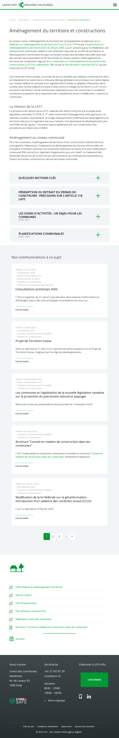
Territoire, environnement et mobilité (49, 20)
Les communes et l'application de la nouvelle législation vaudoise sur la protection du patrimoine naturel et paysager (60, 394)
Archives (20, 639)
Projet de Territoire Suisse (33, 341)
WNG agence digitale (72, 732)
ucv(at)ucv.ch (52, 676)
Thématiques (24, 20)
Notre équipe (56, 700)
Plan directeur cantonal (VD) (31, 611)
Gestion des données (84, 726)
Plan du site (28, 726)
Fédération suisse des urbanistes (33, 619)
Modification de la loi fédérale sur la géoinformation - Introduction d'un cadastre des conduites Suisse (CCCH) (53, 499)
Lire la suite (22, 309)
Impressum (66, 726)
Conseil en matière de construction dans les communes (59, 455)
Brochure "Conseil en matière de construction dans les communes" (53, 443)
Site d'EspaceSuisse (26, 603)
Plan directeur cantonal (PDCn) (81, 64)
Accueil (12, 20)
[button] (59, 178)
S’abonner (94, 680)
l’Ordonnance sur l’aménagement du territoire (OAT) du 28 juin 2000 (56, 46)
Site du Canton (23, 595)
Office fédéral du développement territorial (39, 587)
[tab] (59, 178)
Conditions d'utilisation (47, 726)
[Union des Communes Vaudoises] (27, 4)
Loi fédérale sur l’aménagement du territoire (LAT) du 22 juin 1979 (54, 42)
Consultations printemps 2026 (36, 289)
